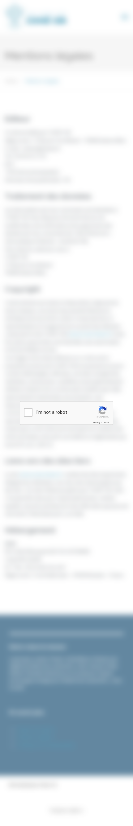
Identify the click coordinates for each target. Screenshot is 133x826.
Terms (105, 422)
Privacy (96, 422)
